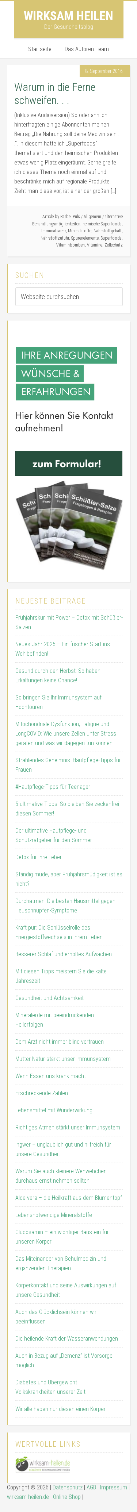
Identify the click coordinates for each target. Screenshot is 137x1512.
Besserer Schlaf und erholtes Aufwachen (63, 954)
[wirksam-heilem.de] (42, 1470)
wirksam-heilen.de (28, 1496)
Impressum (113, 1487)
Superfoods (111, 238)
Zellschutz (113, 245)
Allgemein (92, 216)
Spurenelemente (85, 238)
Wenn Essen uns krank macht (50, 1076)
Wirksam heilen (68, 15)
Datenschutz (68, 1487)
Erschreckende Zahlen (41, 1093)
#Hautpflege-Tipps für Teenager (52, 786)
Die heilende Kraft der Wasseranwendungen (66, 1338)
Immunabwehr (53, 230)
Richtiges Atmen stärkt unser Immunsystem (67, 1127)
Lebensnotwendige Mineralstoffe (53, 1214)
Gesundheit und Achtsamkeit (49, 998)
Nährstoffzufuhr (55, 238)
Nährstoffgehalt (108, 230)
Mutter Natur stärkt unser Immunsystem (63, 1058)
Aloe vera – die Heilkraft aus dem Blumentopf (68, 1197)
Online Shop (67, 1496)
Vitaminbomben (70, 245)
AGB (91, 1487)
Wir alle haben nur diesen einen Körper (60, 1409)
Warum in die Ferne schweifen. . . (54, 93)
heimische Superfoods (102, 223)
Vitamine (94, 245)
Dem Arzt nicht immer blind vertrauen (59, 1041)
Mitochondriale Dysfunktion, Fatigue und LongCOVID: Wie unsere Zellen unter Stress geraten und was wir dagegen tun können (65, 734)
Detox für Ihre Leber (38, 857)
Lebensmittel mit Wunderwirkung (53, 1110)
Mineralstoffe (79, 230)
